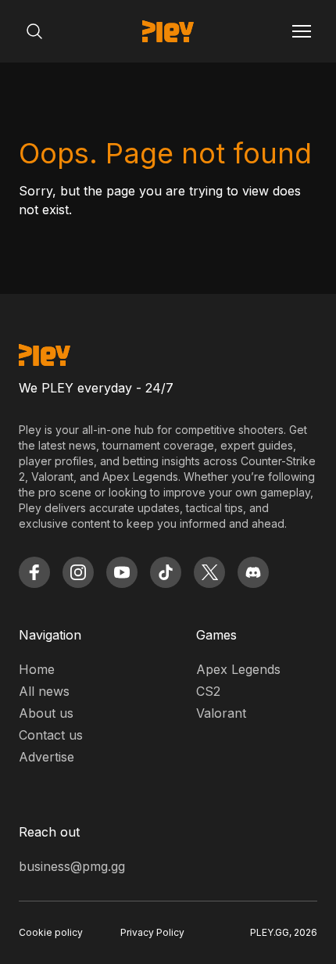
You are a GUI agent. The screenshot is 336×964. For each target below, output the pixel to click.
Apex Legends (238, 669)
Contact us (51, 735)
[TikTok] (165, 572)
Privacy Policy (152, 932)
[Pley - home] (168, 31)
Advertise (46, 757)
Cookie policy (51, 932)
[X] (209, 572)
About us (46, 713)
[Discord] (253, 572)
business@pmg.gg (72, 866)
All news (44, 691)
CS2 (208, 691)
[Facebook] (34, 572)
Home (37, 669)
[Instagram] (78, 572)
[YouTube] (122, 572)
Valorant (221, 713)
